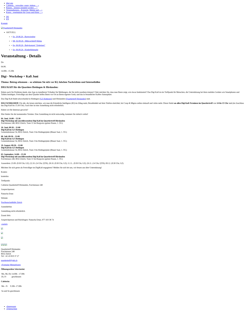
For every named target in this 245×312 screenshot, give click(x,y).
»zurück (4, 224)
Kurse (24, 12)
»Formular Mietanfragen (11, 265)
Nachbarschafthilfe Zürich (11, 202)
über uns (9, 3)
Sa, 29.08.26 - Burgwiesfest (24, 37)
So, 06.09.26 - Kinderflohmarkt (25, 50)
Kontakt (4, 23)
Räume (22, 8)
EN (7, 19)
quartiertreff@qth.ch (9, 260)
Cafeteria (22, 5)
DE (7, 17)
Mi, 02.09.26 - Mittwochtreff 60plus (27, 41)
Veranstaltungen (24, 10)
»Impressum (11, 306)
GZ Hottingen (46, 99)
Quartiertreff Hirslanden (75, 99)
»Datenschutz (11, 309)
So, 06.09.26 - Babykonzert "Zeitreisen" (29, 45)
